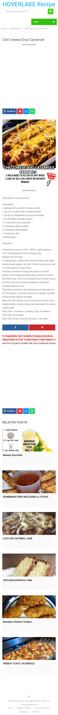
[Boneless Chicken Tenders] (29, 606)
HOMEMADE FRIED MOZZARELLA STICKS (25, 496)
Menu (36, 22)
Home (10, 708)
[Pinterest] (42, 327)
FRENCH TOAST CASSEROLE (19, 663)
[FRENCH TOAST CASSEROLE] (29, 648)
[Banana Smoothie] (29, 439)
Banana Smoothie (12, 455)
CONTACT (36, 712)
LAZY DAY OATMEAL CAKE (17, 538)
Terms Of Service (42, 708)
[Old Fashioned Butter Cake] (29, 564)
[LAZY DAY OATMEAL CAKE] (29, 523)
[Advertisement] (29, 75)
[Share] (15, 327)
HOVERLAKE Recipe (29, 4)
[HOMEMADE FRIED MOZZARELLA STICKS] (29, 481)
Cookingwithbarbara (29, 704)
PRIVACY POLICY (24, 708)
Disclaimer (23, 712)
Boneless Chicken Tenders (17, 621)
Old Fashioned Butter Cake (17, 580)
